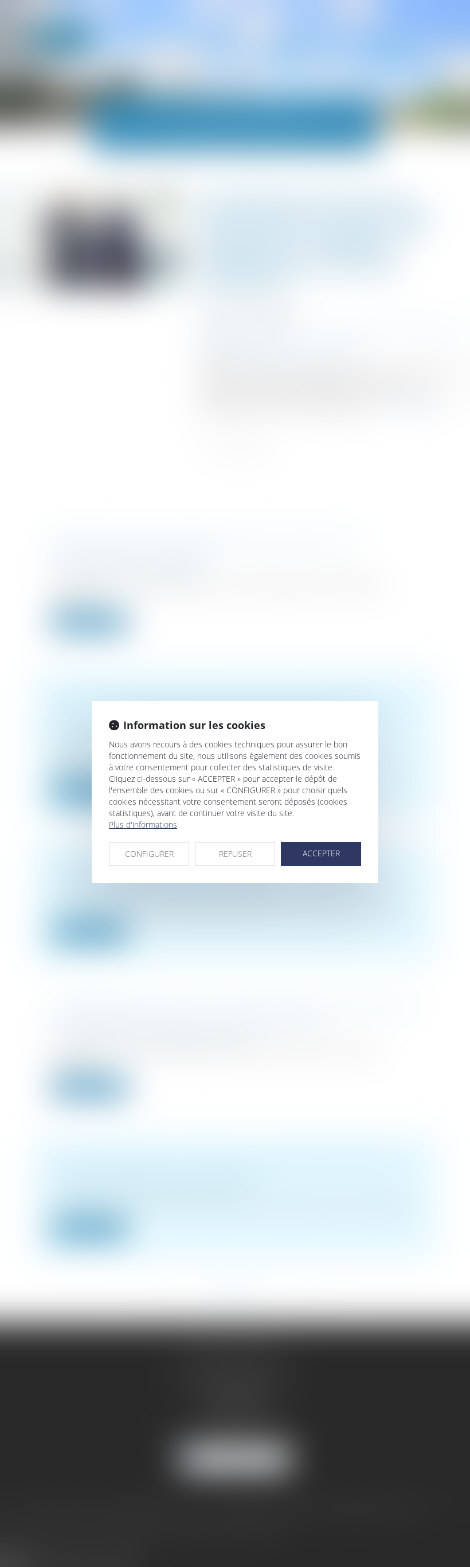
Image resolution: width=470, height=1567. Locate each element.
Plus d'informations (143, 824)
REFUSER (235, 853)
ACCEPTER (321, 853)
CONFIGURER (149, 853)
